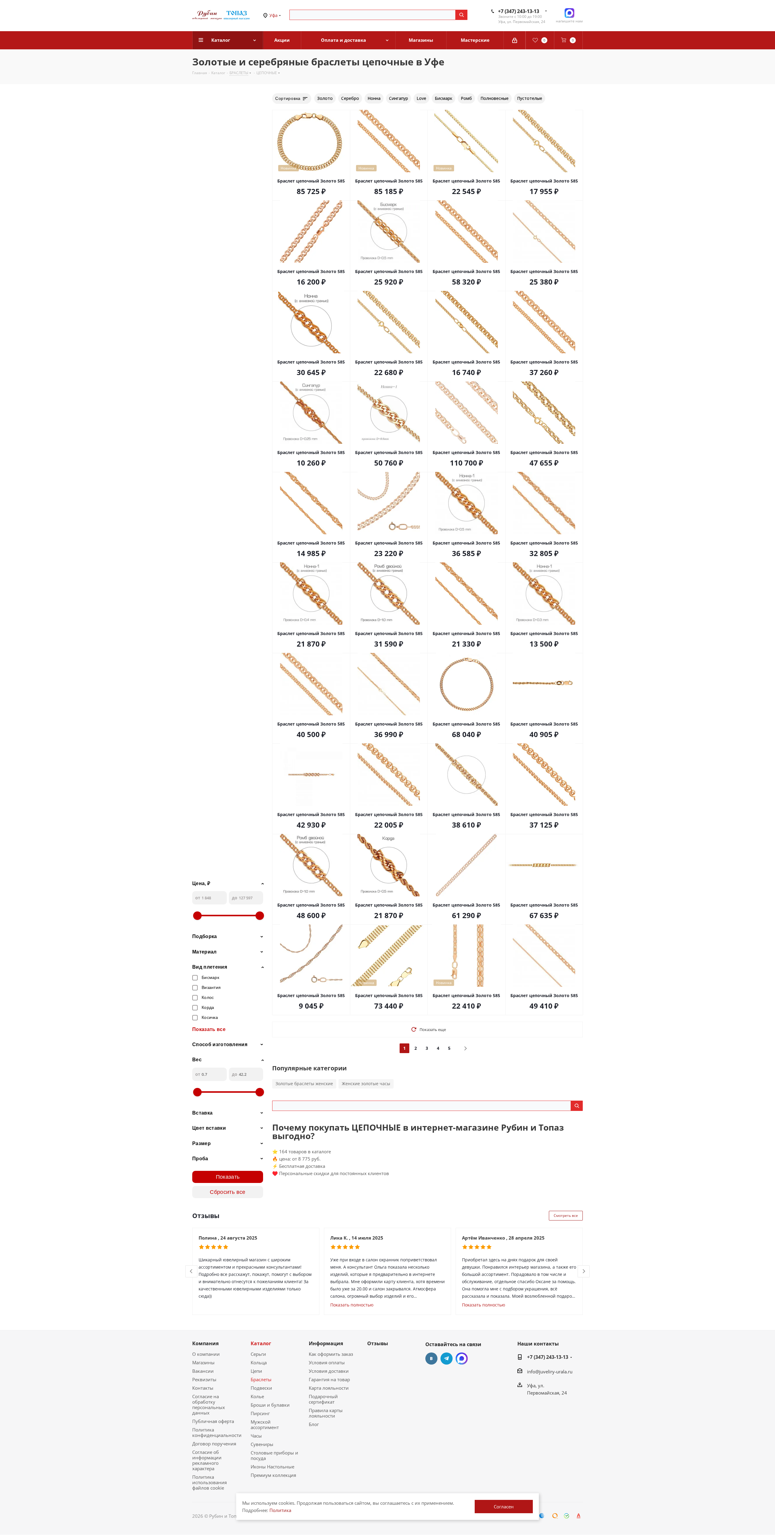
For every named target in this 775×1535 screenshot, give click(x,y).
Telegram (446, 1358)
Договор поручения (214, 1444)
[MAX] (462, 1358)
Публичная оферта (213, 1421)
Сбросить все (227, 1192)
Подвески (261, 1388)
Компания (205, 1343)
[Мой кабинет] (514, 40)
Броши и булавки (270, 1405)
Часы (256, 1436)
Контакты (202, 1388)
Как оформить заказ (331, 1354)
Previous (191, 1271)
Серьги (258, 1354)
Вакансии (203, 1371)
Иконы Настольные (272, 1467)
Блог (314, 1424)
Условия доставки (329, 1371)
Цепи (256, 1371)
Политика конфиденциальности (217, 1432)
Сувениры (262, 1444)
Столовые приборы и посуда (274, 1455)
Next (584, 1271)
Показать (228, 1177)
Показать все (209, 1029)
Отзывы (377, 1343)
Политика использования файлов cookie (209, 1482)
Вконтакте (431, 1358)
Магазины (203, 1362)
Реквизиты (204, 1379)
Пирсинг (260, 1413)
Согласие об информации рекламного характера (207, 1460)
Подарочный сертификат (323, 1399)
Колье (257, 1396)
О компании (206, 1354)
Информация (326, 1343)
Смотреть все (566, 1215)
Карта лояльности (329, 1388)
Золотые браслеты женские (304, 1083)
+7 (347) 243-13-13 (518, 11)
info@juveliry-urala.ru (549, 1372)
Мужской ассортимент (265, 1424)
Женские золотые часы (366, 1083)
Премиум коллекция (273, 1475)
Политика (280, 1510)
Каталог (261, 1343)
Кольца (259, 1362)
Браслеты (261, 1379)
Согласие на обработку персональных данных (208, 1404)
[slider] (197, 915)
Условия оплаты (327, 1362)
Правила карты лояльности (326, 1413)
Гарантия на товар (329, 1379)
